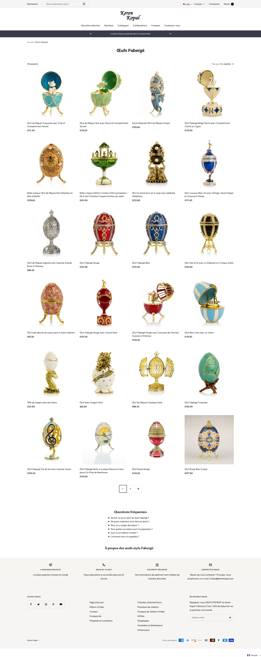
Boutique (108, 25)
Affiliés (140, 616)
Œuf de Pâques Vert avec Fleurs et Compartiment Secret (104, 125)
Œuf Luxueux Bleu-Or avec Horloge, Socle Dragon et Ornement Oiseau (209, 195)
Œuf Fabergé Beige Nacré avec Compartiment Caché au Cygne (207, 125)
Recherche (32, 4)
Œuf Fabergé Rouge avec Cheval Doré (98, 332)
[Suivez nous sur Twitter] (38, 604)
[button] (254, 655)
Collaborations (140, 25)
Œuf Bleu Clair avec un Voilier (199, 332)
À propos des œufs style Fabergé (129, 548)
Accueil (30, 42)
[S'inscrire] (230, 618)
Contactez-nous (172, 25)
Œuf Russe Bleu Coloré (196, 469)
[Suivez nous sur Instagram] (46, 604)
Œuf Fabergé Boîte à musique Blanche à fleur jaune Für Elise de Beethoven (102, 471)
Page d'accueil (97, 602)
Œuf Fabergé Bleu (141, 263)
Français (198, 4)
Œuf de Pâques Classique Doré (147, 402)
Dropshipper (143, 620)
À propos (155, 25)
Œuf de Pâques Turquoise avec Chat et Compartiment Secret (46, 125)
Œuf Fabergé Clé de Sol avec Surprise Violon (49, 469)
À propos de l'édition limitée (151, 611)
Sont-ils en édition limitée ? (124, 533)
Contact (94, 611)
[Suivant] (138, 489)
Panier (228, 4)
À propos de (95, 616)
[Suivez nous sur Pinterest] (53, 604)
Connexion (214, 4)
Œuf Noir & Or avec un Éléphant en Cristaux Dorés (209, 263)
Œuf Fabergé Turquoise (196, 402)
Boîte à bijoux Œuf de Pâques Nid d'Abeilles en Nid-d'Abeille (50, 195)
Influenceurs (143, 630)
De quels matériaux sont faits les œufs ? (130, 521)
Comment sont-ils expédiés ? (125, 536)
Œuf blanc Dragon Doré (91, 402)
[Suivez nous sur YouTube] (61, 604)
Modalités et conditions (101, 620)
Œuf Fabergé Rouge (89, 263)
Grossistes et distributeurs (150, 625)
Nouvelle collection (90, 25)
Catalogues (123, 25)
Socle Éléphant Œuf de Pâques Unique (151, 123)
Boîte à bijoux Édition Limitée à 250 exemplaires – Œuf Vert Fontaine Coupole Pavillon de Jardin (104, 195)
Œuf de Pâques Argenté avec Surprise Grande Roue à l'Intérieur (49, 264)
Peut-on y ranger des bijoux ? (125, 525)
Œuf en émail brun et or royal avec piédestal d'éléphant (153, 195)
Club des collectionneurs (149, 602)
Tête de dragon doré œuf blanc (42, 402)
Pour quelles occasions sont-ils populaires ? (132, 529)
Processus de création (148, 607)
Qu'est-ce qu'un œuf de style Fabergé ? (130, 518)
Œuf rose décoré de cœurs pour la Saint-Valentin (51, 332)
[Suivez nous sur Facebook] (31, 604)
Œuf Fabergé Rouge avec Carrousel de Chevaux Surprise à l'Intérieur (155, 334)
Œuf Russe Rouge (141, 469)
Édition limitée (97, 607)
